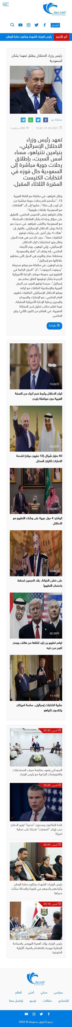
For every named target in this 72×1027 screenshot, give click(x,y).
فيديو (33, 1001)
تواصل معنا (16, 1001)
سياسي (58, 993)
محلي (44, 993)
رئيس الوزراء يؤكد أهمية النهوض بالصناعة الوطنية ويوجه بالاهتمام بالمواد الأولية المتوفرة (37, 948)
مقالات (47, 1001)
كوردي (55, 25)
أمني (31, 993)
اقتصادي (63, 1001)
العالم (18, 993)
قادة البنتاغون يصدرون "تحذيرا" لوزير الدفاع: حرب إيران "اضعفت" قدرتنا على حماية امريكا (36, 829)
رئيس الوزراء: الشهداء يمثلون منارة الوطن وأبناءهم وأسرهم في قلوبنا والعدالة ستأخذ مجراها (36, 889)
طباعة (53, 326)
